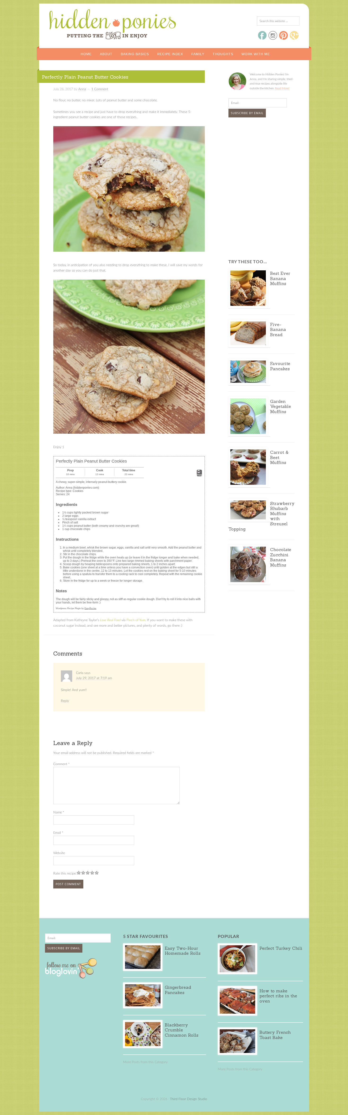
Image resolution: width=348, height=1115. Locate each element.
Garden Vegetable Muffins (280, 406)
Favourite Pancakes (280, 366)
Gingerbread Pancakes (178, 990)
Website (59, 853)
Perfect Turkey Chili (280, 948)
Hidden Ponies (80, 23)
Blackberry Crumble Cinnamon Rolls (181, 1030)
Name (58, 812)
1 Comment (99, 89)
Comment (61, 764)
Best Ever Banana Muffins (280, 278)
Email (58, 832)
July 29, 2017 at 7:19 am (94, 678)
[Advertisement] (258, 156)
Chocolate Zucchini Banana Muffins (280, 557)
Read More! (282, 88)
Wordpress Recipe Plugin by (76, 608)
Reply (65, 701)
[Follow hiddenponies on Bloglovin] (72, 976)
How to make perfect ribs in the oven (278, 996)
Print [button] (199, 474)
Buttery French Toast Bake (275, 1035)
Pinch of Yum (135, 620)
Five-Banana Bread (278, 329)
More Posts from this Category (145, 1062)
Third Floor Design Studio (188, 1099)
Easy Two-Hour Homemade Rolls (183, 951)
